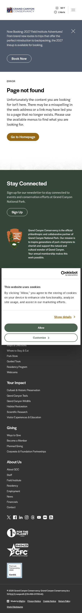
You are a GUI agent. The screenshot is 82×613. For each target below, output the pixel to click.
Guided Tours (14, 361)
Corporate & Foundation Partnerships (26, 451)
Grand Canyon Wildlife (19, 401)
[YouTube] (39, 517)
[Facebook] (15, 517)
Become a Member (17, 440)
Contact (11, 507)
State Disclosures (15, 606)
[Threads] (33, 517)
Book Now (19, 58)
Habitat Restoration (17, 406)
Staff (9, 475)
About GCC (13, 469)
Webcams (12, 372)
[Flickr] (45, 517)
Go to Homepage (23, 136)
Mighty (22, 600)
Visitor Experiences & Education (24, 417)
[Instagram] (27, 517)
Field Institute (14, 480)
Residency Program (17, 367)
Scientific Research (17, 412)
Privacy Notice (34, 600)
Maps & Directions (17, 345)
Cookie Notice (49, 600)
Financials (12, 502)
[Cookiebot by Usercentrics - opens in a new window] (61, 273)
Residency (12, 485)
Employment (13, 491)
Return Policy (64, 600)
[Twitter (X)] (9, 517)
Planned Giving (15, 446)
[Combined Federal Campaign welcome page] (41, 550)
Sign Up (17, 212)
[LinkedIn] (21, 517)
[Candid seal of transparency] (41, 570)
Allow (41, 327)
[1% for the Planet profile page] (41, 533)
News (10, 496)
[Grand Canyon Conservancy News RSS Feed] (51, 517)
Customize (39, 337)
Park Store (12, 356)
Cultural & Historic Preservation (23, 390)
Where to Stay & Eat (18, 350)
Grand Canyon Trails (17, 395)
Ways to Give (14, 435)
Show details (63, 317)
